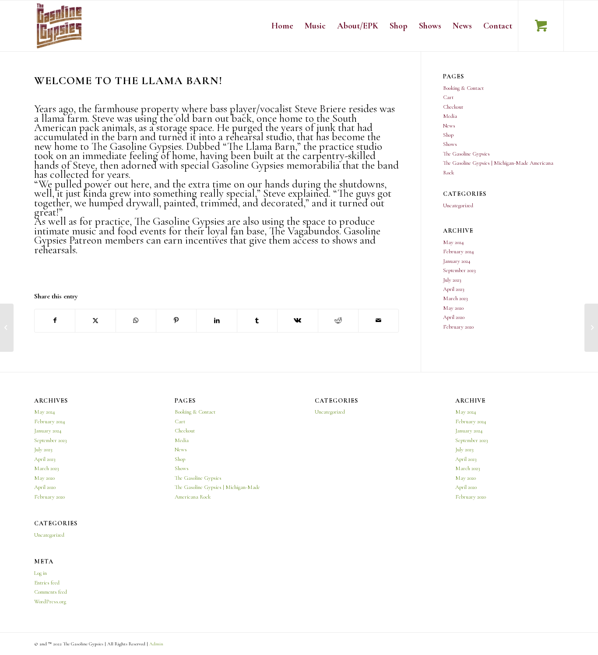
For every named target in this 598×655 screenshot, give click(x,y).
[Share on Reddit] (338, 320)
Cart (448, 97)
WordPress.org (50, 601)
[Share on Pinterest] (176, 320)
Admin (156, 644)
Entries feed (47, 582)
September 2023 (459, 270)
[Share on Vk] (297, 320)
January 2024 (457, 261)
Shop (448, 134)
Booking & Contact (463, 88)
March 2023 (455, 298)
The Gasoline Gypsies (466, 153)
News (449, 125)
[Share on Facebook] (55, 320)
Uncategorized (458, 205)
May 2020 (453, 308)
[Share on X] (95, 320)
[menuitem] (282, 25)
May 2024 (453, 242)
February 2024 (458, 251)
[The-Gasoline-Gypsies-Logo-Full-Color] (59, 25)
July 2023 (452, 279)
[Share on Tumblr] (257, 320)
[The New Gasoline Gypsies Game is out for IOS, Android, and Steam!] (591, 328)
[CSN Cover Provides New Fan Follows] (7, 328)
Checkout (453, 106)
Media (450, 116)
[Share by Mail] (378, 320)
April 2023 (453, 289)
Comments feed (50, 591)
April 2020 (453, 317)
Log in (40, 573)
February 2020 (458, 326)
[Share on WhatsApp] (136, 320)
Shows (450, 144)
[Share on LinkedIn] (216, 320)
